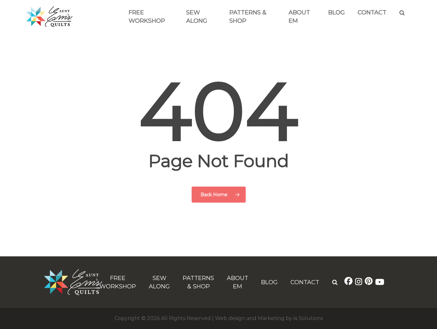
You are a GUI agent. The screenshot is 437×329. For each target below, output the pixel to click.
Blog (336, 12)
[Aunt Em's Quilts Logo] (49, 25)
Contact (372, 12)
